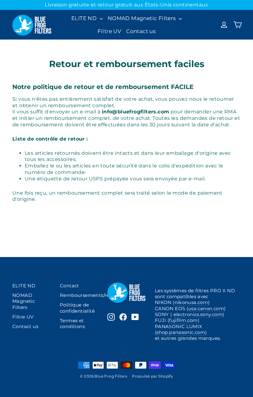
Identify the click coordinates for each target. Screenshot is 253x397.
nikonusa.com (191, 302)
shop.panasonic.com (180, 332)
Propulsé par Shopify (152, 376)
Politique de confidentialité (77, 308)
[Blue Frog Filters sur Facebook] (123, 317)
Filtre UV (109, 31)
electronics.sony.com (197, 314)
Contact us (141, 31)
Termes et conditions (72, 323)
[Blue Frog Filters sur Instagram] (111, 317)
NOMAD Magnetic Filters (142, 18)
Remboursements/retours (79, 295)
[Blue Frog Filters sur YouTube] (135, 317)
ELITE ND (84, 18)
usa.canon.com (206, 308)
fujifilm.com (183, 320)
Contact (69, 286)
